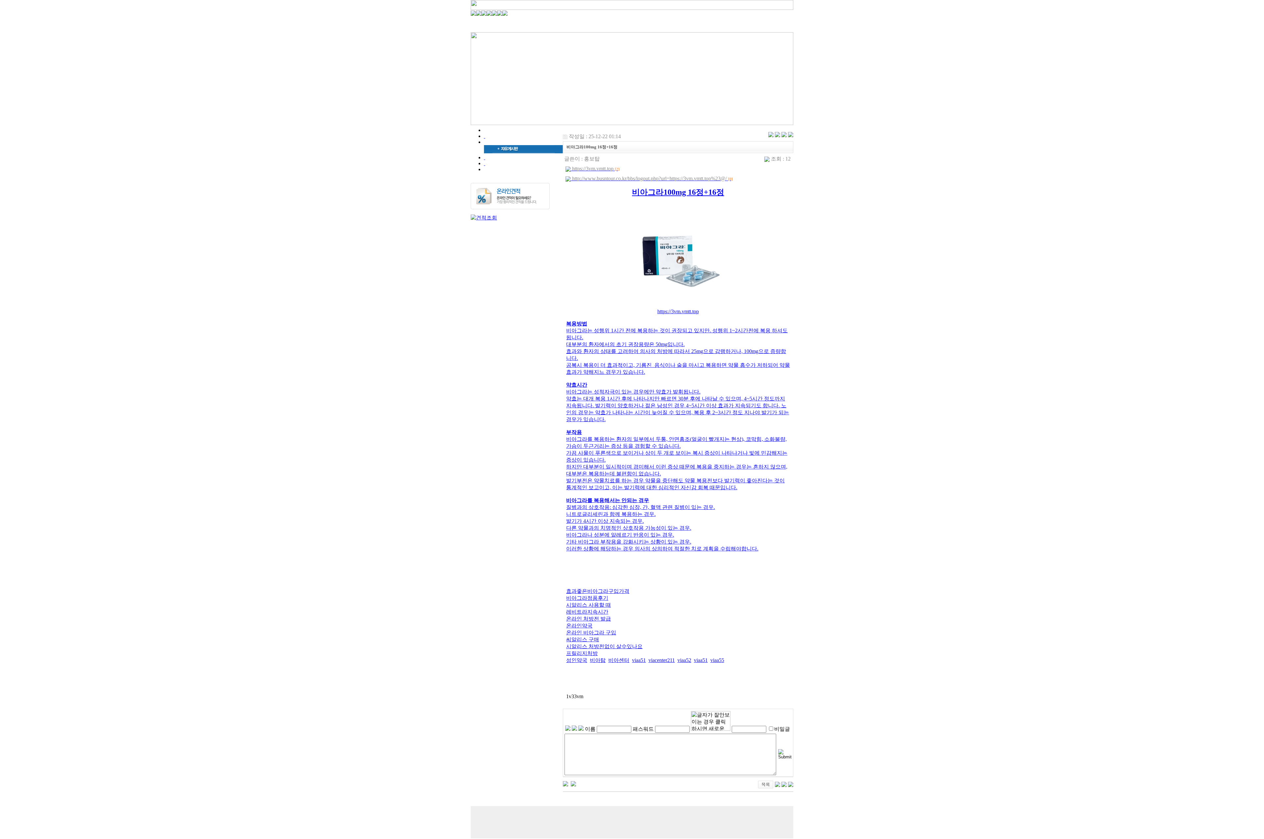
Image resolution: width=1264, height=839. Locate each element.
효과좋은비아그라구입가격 (597, 591)
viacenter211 (661, 660)
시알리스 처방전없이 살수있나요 (604, 646)
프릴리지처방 (582, 653)
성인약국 (576, 660)
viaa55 (717, 660)
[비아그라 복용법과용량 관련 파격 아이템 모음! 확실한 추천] (573, 783)
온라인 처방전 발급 (588, 619)
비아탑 (598, 660)
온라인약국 (579, 625)
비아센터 (618, 660)
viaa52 (684, 660)
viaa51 (639, 660)
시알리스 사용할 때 (588, 605)
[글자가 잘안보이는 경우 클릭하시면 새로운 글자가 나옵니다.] (710, 721)
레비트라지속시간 (587, 612)
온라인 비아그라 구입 (591, 632)
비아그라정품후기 (587, 598)
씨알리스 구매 (582, 639)
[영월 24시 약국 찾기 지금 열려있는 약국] (565, 783)
